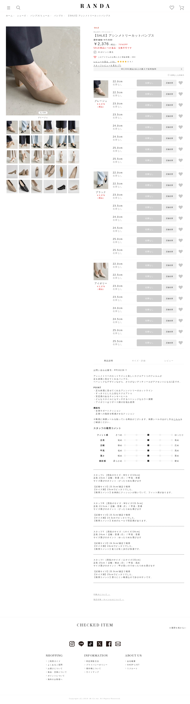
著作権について (93, 668)
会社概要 (131, 661)
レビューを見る (105, 61)
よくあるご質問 (55, 665)
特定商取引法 (92, 661)
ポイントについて (56, 676)
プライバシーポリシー (97, 665)
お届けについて (55, 668)
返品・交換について (57, 672)
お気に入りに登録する (181, 83)
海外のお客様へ (55, 679)
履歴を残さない (178, 628)
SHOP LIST (133, 665)
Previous (8, 72)
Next (78, 72)
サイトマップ (92, 672)
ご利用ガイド (54, 661)
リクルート (132, 668)
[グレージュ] (43, 71)
